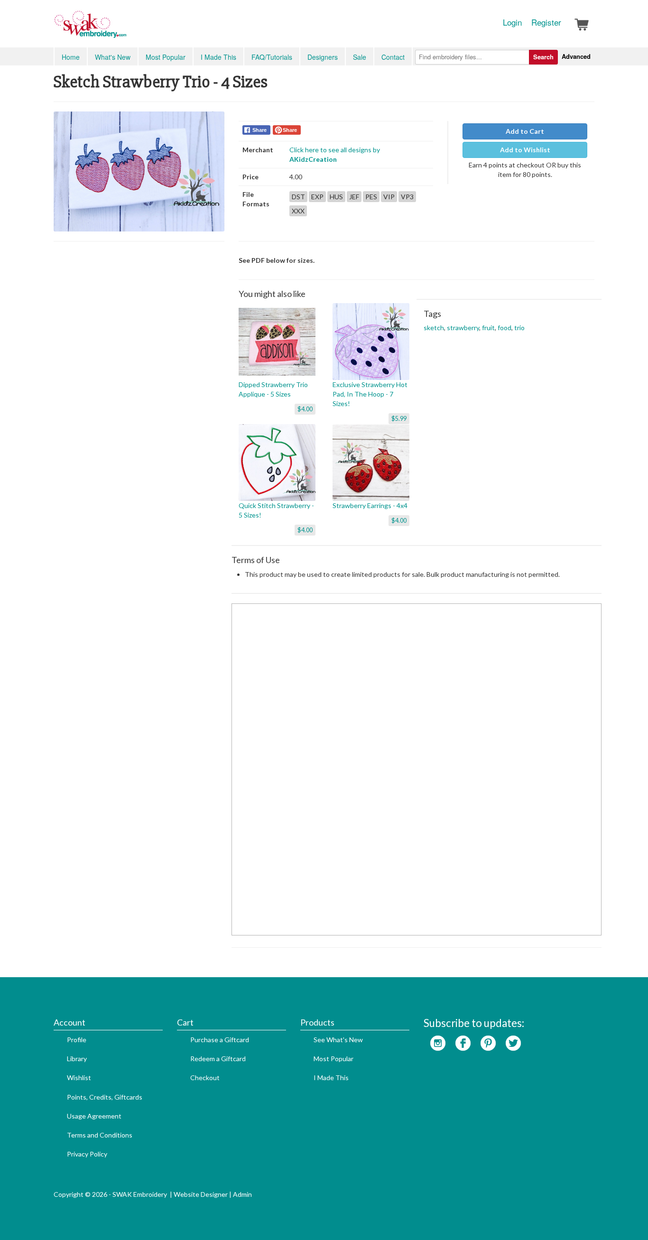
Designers (322, 57)
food (504, 328)
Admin (242, 1194)
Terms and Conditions (99, 1135)
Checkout (205, 1077)
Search (543, 56)
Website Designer (201, 1194)
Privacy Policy (87, 1154)
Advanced (576, 56)
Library (77, 1059)
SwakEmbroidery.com (125, 28)
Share (259, 130)
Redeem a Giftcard (218, 1059)
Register (546, 22)
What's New (112, 57)
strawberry (463, 328)
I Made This (218, 57)
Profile (76, 1040)
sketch (434, 328)
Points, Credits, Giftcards (104, 1097)
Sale (359, 57)
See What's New (338, 1040)
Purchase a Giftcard (219, 1040)
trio (519, 328)
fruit (488, 328)
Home (71, 57)
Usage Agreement (94, 1116)
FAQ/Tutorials (271, 57)
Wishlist (79, 1077)
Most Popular (165, 57)
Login (512, 22)
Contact (393, 57)
